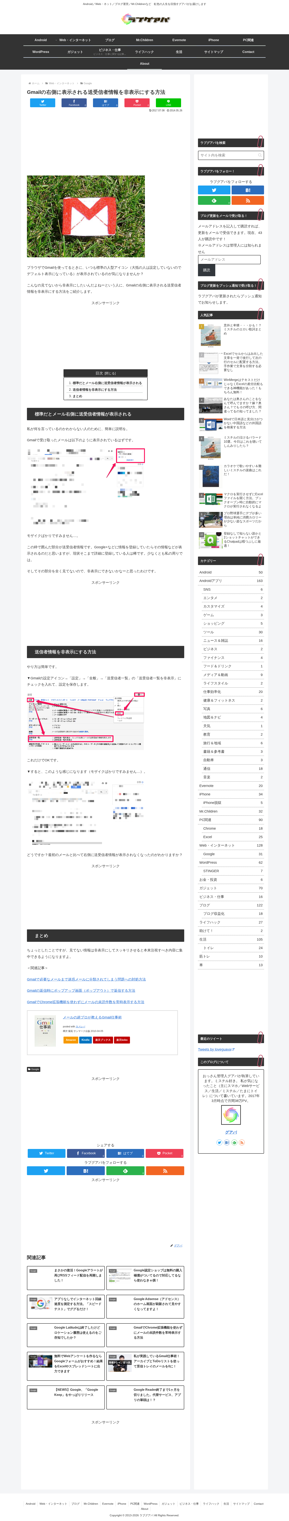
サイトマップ (241, 1503)
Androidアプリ (231, 581)
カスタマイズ (233, 606)
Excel (233, 837)
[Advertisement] (105, 143)
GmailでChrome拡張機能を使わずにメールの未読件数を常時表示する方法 (85, 1002)
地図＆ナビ (233, 717)
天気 (233, 726)
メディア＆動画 (233, 675)
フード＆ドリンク (233, 666)
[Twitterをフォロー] (46, 1170)
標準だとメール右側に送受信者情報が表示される (107, 383)
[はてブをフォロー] (86, 1170)
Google (35, 1069)
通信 (233, 769)
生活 (231, 939)
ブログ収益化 (233, 914)
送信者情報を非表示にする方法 (95, 389)
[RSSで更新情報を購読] (165, 1170)
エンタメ (233, 598)
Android (231, 572)
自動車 (233, 760)
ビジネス (233, 649)
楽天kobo (122, 1039)
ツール (233, 632)
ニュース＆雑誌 (233, 641)
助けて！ (231, 931)
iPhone (231, 794)
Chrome (233, 828)
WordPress (231, 862)
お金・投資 (231, 880)
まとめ (77, 396)
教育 (233, 734)
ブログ (231, 905)
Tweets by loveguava (214, 1049)
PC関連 (231, 820)
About (144, 1508)
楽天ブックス (103, 1039)
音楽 (233, 777)
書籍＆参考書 (233, 752)
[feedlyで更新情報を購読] (234, 1142)
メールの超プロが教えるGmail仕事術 (92, 1017)
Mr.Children (231, 811)
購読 (206, 270)
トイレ (233, 948)
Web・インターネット (231, 845)
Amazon (71, 1039)
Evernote (231, 786)
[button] (260, 155)
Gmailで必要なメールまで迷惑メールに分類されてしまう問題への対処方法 (86, 979)
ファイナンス (233, 658)
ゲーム (233, 615)
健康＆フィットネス (233, 700)
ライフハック (231, 922)
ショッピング (233, 623)
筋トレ (231, 956)
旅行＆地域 (233, 743)
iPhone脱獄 (233, 803)
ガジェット (231, 888)
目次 (99, 373)
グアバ (231, 1132)
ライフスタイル (233, 683)
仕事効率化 (233, 692)
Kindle (85, 1039)
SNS (233, 589)
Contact (258, 1503)
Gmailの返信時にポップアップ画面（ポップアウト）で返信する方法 (81, 991)
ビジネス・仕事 (231, 897)
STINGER (233, 871)
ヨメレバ (80, 1026)
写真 (233, 709)
